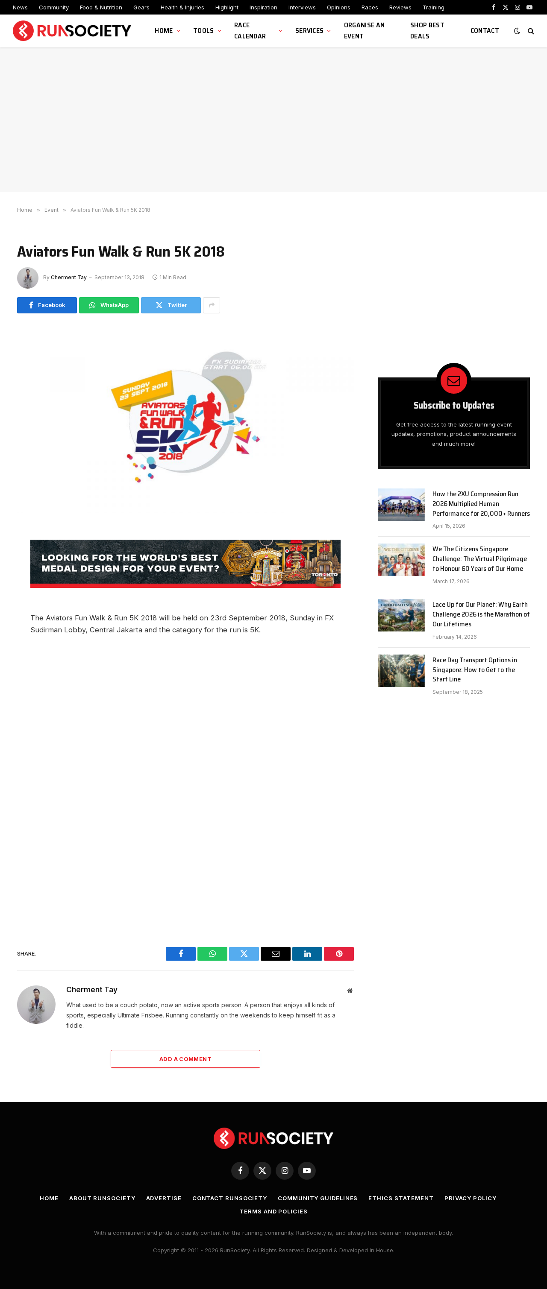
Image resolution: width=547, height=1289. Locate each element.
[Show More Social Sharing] (211, 305)
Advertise (164, 1198)
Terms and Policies (273, 1211)
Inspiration (263, 7)
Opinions (338, 7)
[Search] (530, 31)
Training (433, 7)
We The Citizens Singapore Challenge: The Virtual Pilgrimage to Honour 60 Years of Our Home (479, 559)
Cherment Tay (69, 277)
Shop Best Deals (427, 30)
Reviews (400, 7)
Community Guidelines (318, 1198)
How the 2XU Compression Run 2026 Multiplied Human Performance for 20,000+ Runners (481, 504)
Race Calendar (250, 30)
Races (370, 7)
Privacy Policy (470, 1198)
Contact (485, 30)
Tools (203, 30)
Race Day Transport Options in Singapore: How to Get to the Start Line (474, 670)
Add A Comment (185, 1058)
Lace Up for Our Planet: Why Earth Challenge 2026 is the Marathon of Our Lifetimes (481, 614)
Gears (141, 7)
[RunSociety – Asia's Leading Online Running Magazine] (73, 31)
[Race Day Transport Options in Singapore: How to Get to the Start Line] (401, 671)
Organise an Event (364, 30)
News (20, 7)
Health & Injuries (182, 7)
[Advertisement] (273, 119)
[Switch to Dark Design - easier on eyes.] (517, 30)
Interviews (302, 7)
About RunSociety (102, 1198)
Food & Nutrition (101, 7)
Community (54, 7)
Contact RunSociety (229, 1198)
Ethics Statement (401, 1198)
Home (164, 30)
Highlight (226, 7)
